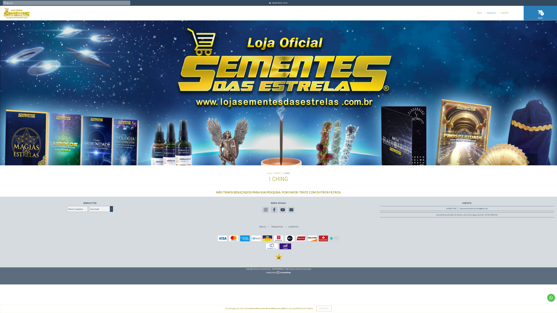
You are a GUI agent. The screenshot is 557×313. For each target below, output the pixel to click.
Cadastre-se (277, 3)
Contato (504, 13)
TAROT (277, 173)
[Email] (291, 210)
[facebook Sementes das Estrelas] (274, 210)
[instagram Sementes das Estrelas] (265, 210)
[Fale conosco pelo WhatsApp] (551, 297)
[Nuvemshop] (278, 273)
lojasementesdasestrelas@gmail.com (474, 208)
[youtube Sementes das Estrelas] (282, 210)
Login (285, 3)
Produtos (491, 13)
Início (479, 13)
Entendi (324, 308)
